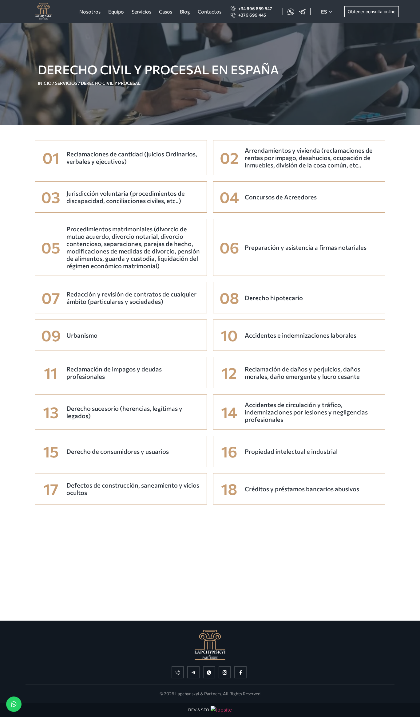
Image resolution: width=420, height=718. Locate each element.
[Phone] (178, 672)
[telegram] (193, 672)
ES (324, 11)
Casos (165, 11)
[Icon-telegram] (302, 11)
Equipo (116, 11)
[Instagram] (225, 672)
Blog (185, 11)
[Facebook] (240, 672)
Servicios (141, 11)
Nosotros (90, 11)
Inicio (44, 83)
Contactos (209, 11)
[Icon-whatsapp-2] (290, 11)
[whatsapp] (209, 672)
